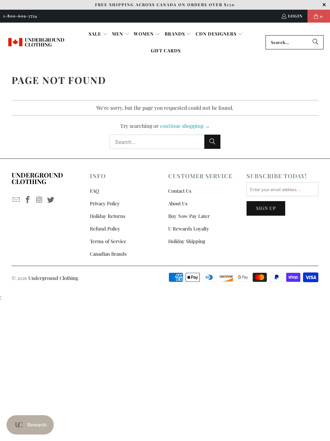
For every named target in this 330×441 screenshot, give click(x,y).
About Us (178, 203)
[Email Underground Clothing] (16, 200)
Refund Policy (105, 228)
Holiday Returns (107, 216)
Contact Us (179, 191)
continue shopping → (185, 125)
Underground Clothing (53, 278)
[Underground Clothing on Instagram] (39, 200)
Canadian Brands (108, 254)
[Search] (315, 42)
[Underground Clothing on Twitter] (51, 200)
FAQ (94, 191)
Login (295, 15)
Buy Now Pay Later (189, 216)
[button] (98, 34)
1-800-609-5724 (20, 15)
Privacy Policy (105, 203)
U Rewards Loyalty (188, 228)
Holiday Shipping (186, 241)
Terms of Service (108, 241)
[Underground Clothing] (36, 42)
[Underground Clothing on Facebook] (28, 200)
